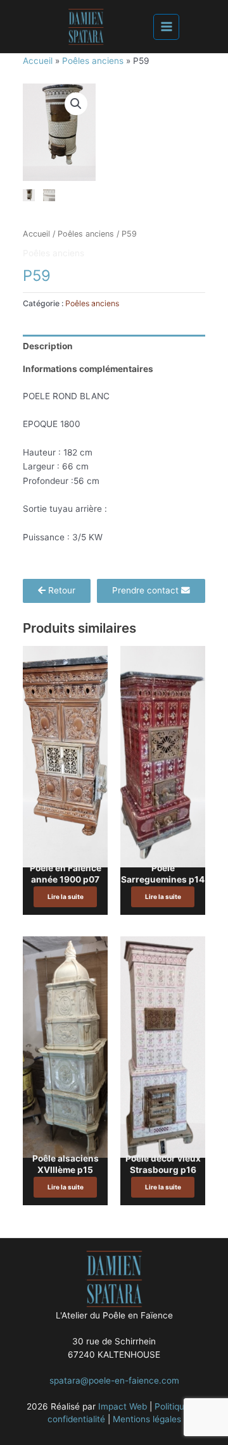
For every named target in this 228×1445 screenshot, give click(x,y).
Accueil (38, 61)
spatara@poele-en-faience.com (114, 1380)
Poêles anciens (93, 61)
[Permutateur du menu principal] (166, 27)
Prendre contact (146, 590)
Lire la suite (66, 896)
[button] (76, 103)
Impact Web (122, 1406)
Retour (60, 590)
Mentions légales (147, 1419)
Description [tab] (48, 346)
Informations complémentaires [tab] (88, 369)
